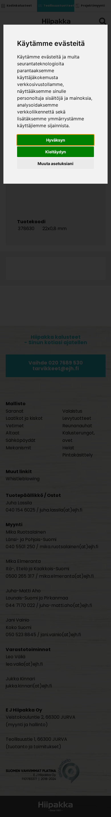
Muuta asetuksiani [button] (55, 163)
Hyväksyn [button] (55, 140)
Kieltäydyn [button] (55, 151)
